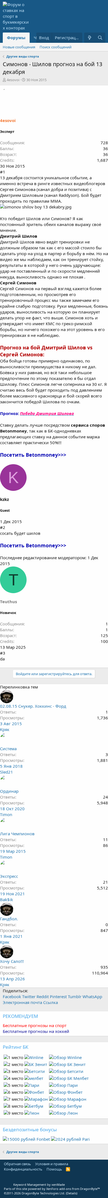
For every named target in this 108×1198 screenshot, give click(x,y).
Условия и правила (51, 1163)
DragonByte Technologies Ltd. (43, 1193)
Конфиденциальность (23, 1169)
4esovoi (13, 79)
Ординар (9, 791)
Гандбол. (9, 918)
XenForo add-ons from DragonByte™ (73, 1189)
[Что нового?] (89, 38)
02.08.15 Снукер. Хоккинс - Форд (33, 706)
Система (8, 748)
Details (71, 1193)
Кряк (4, 729)
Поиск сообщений (55, 46)
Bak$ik (6, 899)
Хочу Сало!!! (12, 961)
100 (104, 641)
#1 (2, 172)
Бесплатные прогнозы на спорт (34, 1025)
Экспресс (9, 876)
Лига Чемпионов (17, 833)
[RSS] (68, 1169)
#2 (2, 527)
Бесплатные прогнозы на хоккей (36, 1031)
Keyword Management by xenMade (39, 1184)
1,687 (102, 160)
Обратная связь (17, 1163)
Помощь (54, 1169)
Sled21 (6, 772)
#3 (2, 653)
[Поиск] (100, 38)
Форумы (16, 37)
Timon (6, 814)
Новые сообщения (19, 46)
